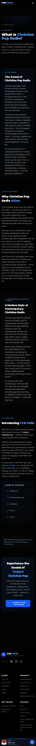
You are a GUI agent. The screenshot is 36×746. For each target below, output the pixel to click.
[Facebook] (11, 661)
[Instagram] (16, 661)
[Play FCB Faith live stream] (32, 742)
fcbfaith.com (14, 465)
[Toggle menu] (32, 3)
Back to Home (8, 24)
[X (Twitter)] (21, 661)
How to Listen (6, 682)
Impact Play (24, 693)
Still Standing (24, 686)
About (22, 706)
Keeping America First (27, 696)
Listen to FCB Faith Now (19, 603)
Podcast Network (25, 679)
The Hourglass (25, 689)
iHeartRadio (5, 686)
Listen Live (5, 679)
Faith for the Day (25, 682)
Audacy (4, 689)
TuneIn (4, 693)
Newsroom (23, 709)
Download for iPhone (9, 706)
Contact (22, 716)
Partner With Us (25, 712)
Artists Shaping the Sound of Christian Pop (26, 727)
